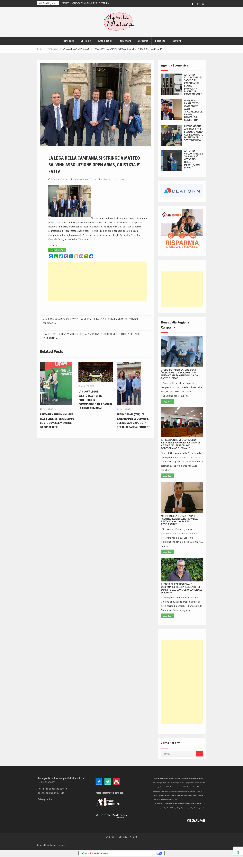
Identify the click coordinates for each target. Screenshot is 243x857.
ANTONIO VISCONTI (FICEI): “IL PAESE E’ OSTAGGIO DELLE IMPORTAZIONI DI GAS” (193, 159)
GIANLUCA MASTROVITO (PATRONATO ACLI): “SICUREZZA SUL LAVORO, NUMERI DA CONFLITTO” (193, 110)
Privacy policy (45, 799)
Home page (68, 40)
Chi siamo (86, 40)
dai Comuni (125, 40)
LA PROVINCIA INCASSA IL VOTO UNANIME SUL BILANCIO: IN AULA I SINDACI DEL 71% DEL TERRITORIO (90, 321)
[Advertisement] (97, 281)
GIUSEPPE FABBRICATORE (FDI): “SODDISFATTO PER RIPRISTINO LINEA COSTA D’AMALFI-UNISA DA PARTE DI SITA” (179, 374)
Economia (143, 40)
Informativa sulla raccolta (94, 853)
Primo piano (119, 179)
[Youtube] (203, 4)
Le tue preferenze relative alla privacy (134, 853)
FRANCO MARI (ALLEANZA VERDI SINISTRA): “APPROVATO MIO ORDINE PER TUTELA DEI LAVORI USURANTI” (91, 336)
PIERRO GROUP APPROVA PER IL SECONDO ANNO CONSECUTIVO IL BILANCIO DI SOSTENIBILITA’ (193, 133)
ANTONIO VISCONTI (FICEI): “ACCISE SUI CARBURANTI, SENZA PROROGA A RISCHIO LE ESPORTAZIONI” (193, 84)
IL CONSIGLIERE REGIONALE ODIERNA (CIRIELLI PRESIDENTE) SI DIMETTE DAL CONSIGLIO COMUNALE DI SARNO (181, 588)
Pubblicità (160, 40)
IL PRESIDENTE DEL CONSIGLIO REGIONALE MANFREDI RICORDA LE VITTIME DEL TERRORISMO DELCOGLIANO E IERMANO (180, 444)
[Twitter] (197, 4)
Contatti (176, 40)
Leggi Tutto (168, 401)
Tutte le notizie (105, 40)
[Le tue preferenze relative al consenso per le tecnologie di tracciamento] (238, 852)
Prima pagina (108, 179)
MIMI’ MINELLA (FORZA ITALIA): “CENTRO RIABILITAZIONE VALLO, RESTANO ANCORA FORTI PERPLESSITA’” (179, 520)
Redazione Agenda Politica (85, 179)
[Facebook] (192, 4)
